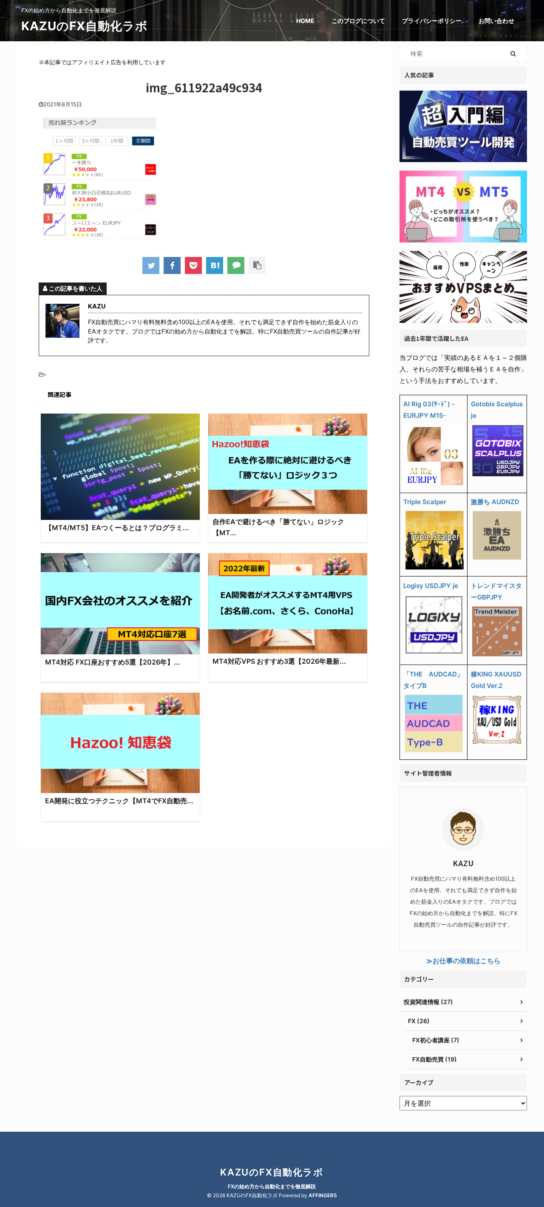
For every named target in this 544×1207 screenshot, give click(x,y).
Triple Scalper (424, 502)
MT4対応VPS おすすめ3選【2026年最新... (279, 661)
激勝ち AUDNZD (495, 502)
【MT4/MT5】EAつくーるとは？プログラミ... (117, 527)
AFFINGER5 (323, 1195)
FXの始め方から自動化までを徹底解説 (272, 1186)
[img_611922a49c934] (214, 265)
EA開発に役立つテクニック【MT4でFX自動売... (119, 800)
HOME (305, 20)
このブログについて (358, 20)
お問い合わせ (496, 20)
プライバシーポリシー (432, 20)
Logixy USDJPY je (430, 586)
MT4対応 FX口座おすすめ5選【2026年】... (112, 662)
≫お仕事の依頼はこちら (463, 960)
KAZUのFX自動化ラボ (84, 26)
